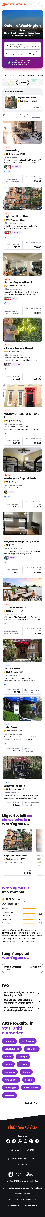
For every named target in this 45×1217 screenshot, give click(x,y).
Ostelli (13, 1159)
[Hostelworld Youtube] (25, 1141)
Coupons (18, 1194)
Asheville (9, 1095)
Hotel (7, 665)
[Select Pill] (35, 4)
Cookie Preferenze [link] (29, 1205)
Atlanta (26, 1072)
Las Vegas (10, 1072)
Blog (7, 1159)
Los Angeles (28, 1041)
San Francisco (12, 1049)
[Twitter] (14, 1141)
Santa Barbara (31, 1087)
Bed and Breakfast (31, 1159)
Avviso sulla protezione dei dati (16, 1188)
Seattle (28, 1080)
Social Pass (22, 1164)
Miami (8, 1056)
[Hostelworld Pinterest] (31, 1141)
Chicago (22, 1056)
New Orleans (11, 1080)
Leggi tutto (36, 117)
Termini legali (36, 1188)
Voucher (27, 1194)
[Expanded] (5, 75)
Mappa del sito (14, 1205)
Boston (8, 1064)
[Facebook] (8, 1141)
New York (9, 1041)
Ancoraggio (10, 1087)
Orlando (23, 1064)
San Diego (32, 1049)
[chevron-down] (25, 901)
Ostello (7, 147)
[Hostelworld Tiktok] (37, 1141)
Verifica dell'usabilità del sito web (22, 1200)
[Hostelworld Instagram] (20, 1141)
